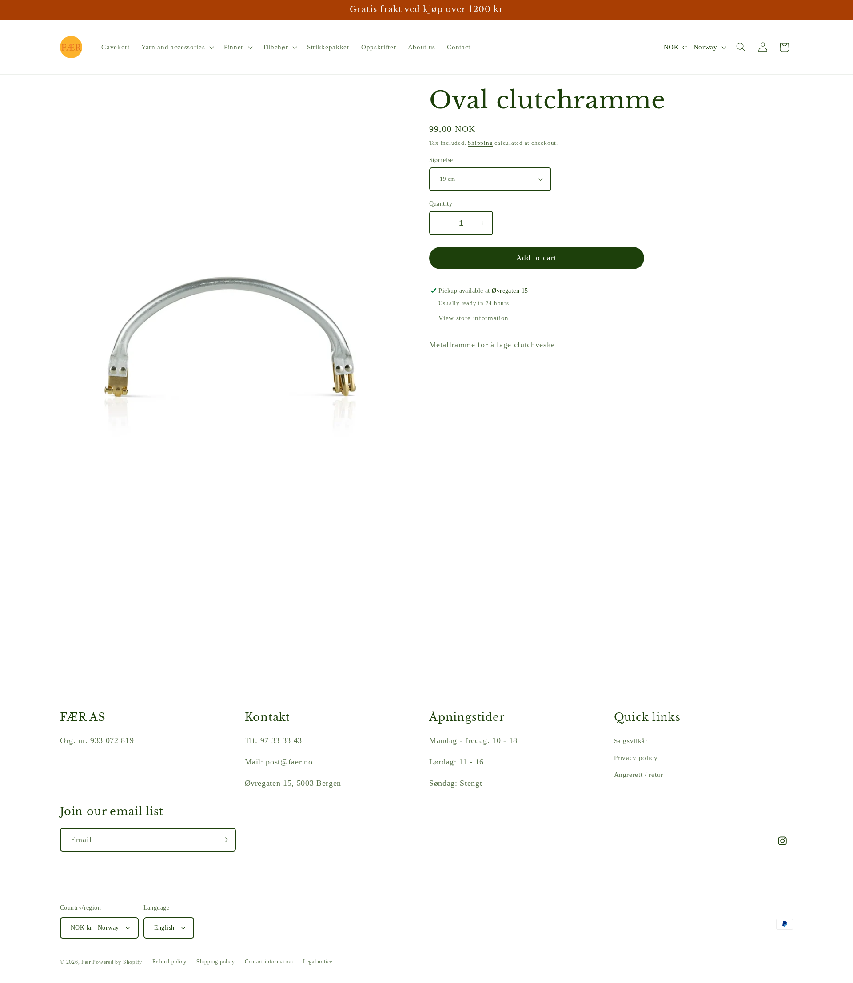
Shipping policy (215, 962)
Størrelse (441, 159)
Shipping (480, 142)
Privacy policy (636, 757)
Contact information (269, 962)
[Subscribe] (224, 840)
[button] (177, 47)
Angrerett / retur (638, 774)
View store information (473, 318)
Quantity (441, 203)
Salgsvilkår (631, 740)
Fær (86, 962)
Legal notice (317, 962)
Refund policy (169, 962)
